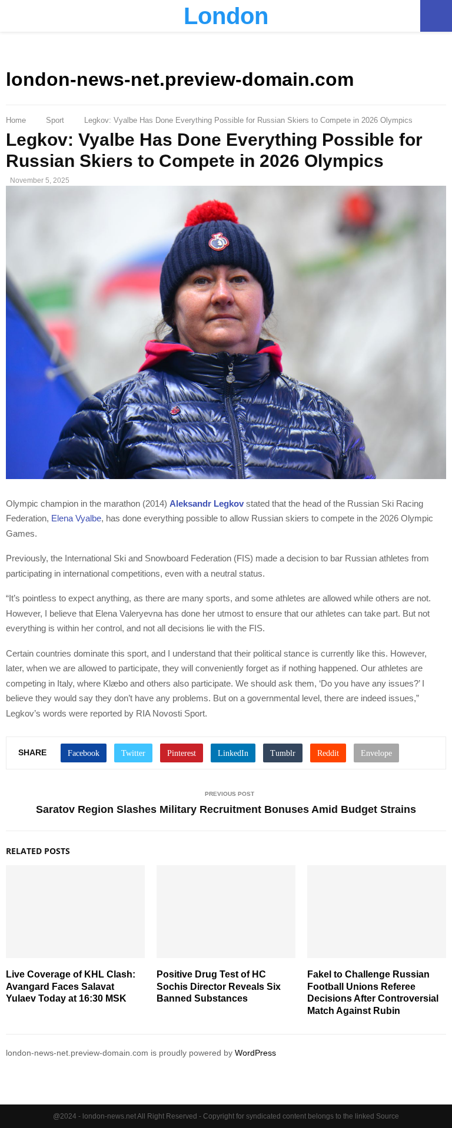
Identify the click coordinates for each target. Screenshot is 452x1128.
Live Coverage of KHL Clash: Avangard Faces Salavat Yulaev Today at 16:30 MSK (70, 986)
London (226, 16)
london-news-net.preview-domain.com (180, 79)
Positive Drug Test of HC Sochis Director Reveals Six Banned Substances (219, 986)
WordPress (255, 1052)
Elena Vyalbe (76, 518)
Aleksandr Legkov (207, 503)
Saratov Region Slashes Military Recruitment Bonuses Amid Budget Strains (226, 809)
